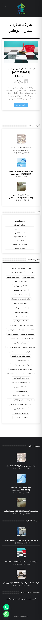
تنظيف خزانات (13, 325)
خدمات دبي (20, 240)
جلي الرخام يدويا (13, 352)
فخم (9, 400)
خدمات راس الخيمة (20, 244)
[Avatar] (26, 81)
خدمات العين (20, 228)
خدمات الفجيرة (20, 232)
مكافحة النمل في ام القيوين (20, 413)
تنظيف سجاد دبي (29, 330)
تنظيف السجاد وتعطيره (20, 308)
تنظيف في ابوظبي (13, 334)
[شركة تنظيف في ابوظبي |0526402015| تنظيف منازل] (21, 552)
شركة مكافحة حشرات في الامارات (23, 400)
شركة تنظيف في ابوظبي (21, 387)
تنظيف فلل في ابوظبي (27, 334)
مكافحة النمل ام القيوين (20, 409)
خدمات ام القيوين (19, 236)
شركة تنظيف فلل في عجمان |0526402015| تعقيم (21, 466)
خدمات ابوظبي (19, 221)
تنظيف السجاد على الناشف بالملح (20, 299)
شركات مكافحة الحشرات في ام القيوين (21, 369)
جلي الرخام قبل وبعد (27, 352)
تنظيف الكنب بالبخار (21, 316)
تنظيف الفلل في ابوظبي (21, 312)
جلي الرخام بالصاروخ (29, 347)
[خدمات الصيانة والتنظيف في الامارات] (21, 9)
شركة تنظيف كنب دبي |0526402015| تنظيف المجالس (21, 511)
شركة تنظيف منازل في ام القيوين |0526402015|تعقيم (21, 540)
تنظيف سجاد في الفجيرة (14, 330)
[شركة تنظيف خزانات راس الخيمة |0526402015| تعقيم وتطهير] (21, 162)
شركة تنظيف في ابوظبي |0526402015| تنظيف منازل (21, 561)
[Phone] (6, 607)
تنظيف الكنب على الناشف (21, 321)
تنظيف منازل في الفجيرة (21, 343)
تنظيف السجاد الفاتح (21, 281)
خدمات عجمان (19, 248)
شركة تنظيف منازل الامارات (21, 395)
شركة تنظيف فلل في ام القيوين (21, 382)
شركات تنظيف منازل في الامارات (20, 365)
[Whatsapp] (6, 614)
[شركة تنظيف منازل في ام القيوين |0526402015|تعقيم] (21, 531)
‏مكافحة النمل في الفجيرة (21, 417)
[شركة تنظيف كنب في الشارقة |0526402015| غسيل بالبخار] (21, 574)
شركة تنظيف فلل (12, 374)
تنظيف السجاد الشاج (28, 277)
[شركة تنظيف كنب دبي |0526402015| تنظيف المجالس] (21, 186)
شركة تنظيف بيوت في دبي (27, 374)
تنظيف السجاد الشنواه (13, 277)
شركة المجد (19, 81)
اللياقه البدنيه (29, 273)
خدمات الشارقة (20, 225)
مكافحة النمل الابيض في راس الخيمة (21, 404)
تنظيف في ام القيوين (28, 338)
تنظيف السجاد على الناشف (20, 295)
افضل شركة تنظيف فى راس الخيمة (21, 268)
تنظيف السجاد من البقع (20, 303)
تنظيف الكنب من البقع (26, 325)
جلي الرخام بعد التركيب (13, 347)
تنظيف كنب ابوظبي (13, 338)
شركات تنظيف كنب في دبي (21, 360)
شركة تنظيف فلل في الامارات (20, 378)
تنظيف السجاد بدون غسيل (20, 286)
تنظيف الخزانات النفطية (15, 273)
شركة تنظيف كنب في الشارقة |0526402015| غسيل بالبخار (21, 583)
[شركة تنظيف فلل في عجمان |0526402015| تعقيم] (21, 138)
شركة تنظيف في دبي (21, 391)
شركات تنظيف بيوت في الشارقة (21, 356)
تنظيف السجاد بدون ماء (20, 290)
